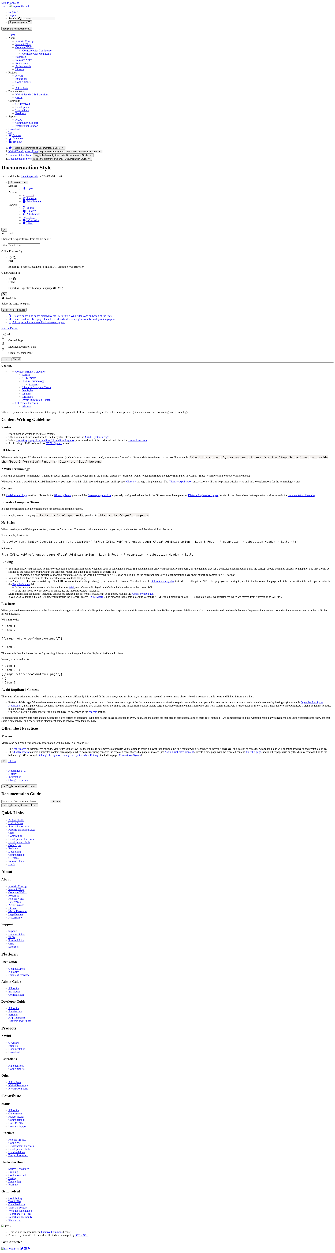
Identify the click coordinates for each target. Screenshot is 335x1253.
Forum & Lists (16, 940)
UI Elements (29, 377)
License (19, 69)
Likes (29, 223)
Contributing (15, 835)
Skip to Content (10, 2)
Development (22, 107)
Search (12, 18)
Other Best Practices (26, 402)
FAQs (18, 119)
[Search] (19, 18)
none (15, 328)
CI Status (13, 857)
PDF (11, 260)
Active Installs (23, 66)
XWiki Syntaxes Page (97, 437)
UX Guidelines (16, 1152)
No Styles (27, 390)
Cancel (16, 359)
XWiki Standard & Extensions (32, 94)
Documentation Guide (20, 155)
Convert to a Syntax (130, 755)
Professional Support (26, 125)
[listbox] (167, 270)
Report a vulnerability (20, 1216)
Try (10, 132)
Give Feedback (16, 1204)
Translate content (17, 1207)
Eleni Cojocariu (29, 176)
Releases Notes (23, 59)
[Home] (10, 147)
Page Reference (21, 584)
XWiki (19, 75)
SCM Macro (96, 596)
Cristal (19, 97)
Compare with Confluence (36, 50)
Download (14, 129)
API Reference (16, 1017)
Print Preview (34, 201)
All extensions (16, 1065)
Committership (16, 854)
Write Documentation (20, 1210)
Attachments (33, 214)
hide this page (253, 751)
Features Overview (18, 974)
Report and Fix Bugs (19, 1213)
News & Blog (23, 44)
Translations (22, 110)
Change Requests (18, 780)
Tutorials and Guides (19, 1020)
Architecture (15, 1011)
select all (6, 328)
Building (13, 848)
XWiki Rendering (18, 1085)
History (30, 217)
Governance (15, 1113)
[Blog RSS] (29, 1248)
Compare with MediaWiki (36, 53)
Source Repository (18, 826)
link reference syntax (162, 581)
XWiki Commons (18, 1088)
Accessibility (15, 917)
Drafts (11, 864)
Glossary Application (180, 481)
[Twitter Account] (22, 1248)
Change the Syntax (49, 755)
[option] (171, 262)
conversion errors (137, 440)
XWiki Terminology (33, 381)
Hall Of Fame (16, 1122)
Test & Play (14, 1201)
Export (30, 195)
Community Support (26, 122)
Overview (13, 1042)
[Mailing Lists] (25, 1248)
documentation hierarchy (301, 495)
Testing (12, 1178)
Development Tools (19, 842)
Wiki (71, 587)
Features (13, 1045)
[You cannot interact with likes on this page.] (4, 761)
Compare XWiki (24, 47)
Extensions (21, 78)
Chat (11, 832)
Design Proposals (18, 1155)
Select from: (14, 309)
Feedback (20, 113)
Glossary (34, 384)
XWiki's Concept (24, 41)
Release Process (17, 1139)
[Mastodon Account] (10, 1248)
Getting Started (16, 968)
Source (30, 207)
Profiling (13, 1184)
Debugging (14, 851)
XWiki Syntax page (142, 593)
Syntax (26, 374)
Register (12, 11)
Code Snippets (23, 81)
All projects (21, 88)
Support (12, 930)
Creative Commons (51, 1231)
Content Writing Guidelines (30, 371)
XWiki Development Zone (23, 151)
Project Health (16, 820)
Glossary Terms (62, 495)
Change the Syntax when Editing (80, 755)
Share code (14, 1220)
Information (32, 220)
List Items (27, 396)
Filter (4, 245)
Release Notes (16, 898)
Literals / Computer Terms (36, 387)
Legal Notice (15, 914)
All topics (13, 971)
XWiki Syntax (54, 443)
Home (11, 34)
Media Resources (17, 911)
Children (31, 210)
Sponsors (13, 946)
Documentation (16, 934)
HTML (12, 282)
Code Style (14, 845)
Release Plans (16, 861)
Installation (14, 991)
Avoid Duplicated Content (36, 399)
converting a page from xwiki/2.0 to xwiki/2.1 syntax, (45, 440)
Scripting (13, 1014)
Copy (29, 188)
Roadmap (20, 56)
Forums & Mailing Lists (21, 829)
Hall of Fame (15, 823)
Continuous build (17, 1175)
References (21, 63)
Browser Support (17, 1126)
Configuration (16, 994)
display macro (21, 751)
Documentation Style (20, 158)
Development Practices (21, 839)
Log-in (12, 15)
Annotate (31, 198)
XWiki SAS (81, 1235)
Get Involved (22, 103)
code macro (19, 748)
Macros (26, 406)
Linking (26, 393)
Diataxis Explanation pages (203, 495)
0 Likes (12, 761)
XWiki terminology (16, 495)
